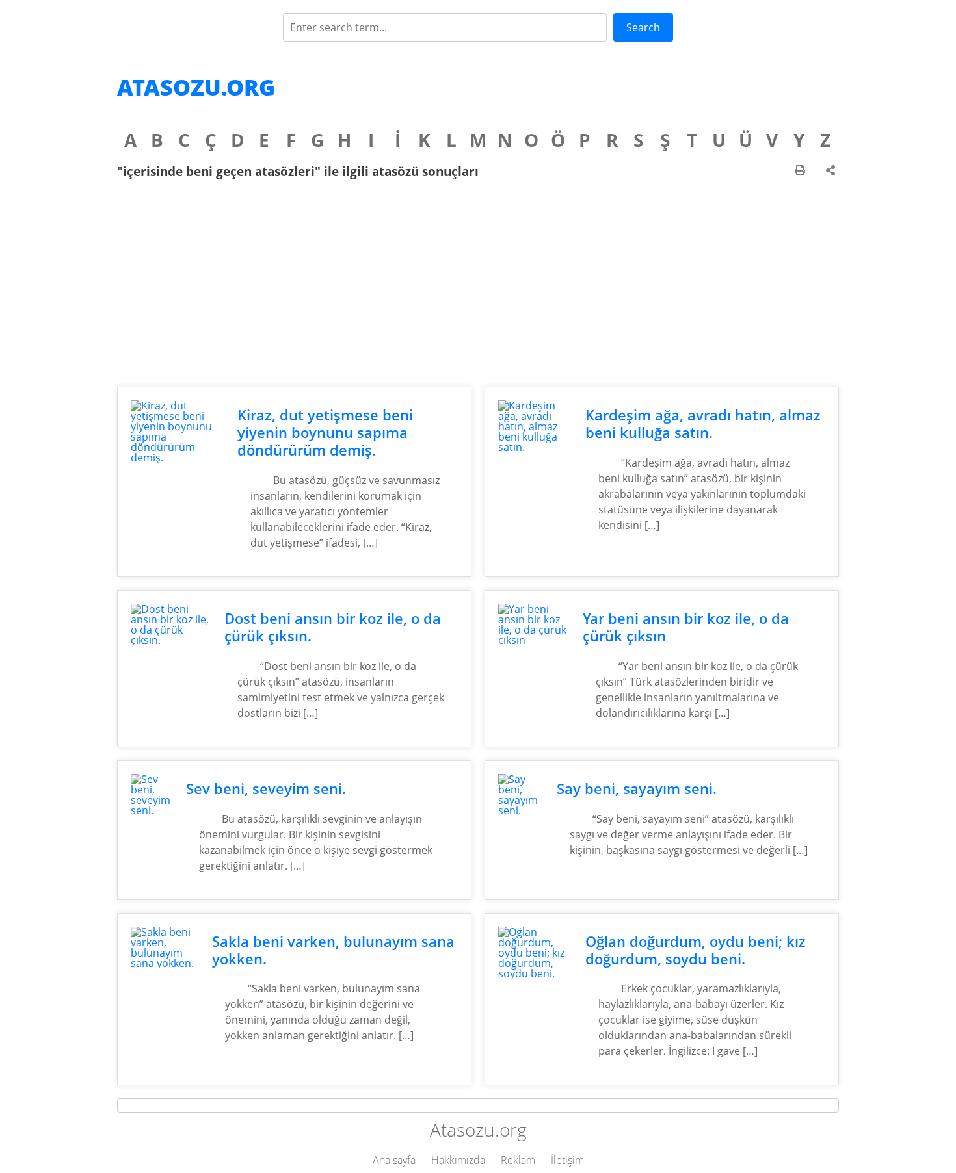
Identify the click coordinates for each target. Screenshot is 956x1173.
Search (643, 27)
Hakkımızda (458, 1160)
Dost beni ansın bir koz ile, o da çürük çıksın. (332, 627)
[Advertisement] (478, 283)
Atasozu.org (196, 87)
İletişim (567, 1160)
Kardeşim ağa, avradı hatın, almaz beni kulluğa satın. (703, 424)
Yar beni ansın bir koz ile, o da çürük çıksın (686, 627)
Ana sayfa (394, 1160)
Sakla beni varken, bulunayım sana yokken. (333, 950)
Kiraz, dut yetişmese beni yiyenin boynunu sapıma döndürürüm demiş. (325, 432)
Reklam (518, 1160)
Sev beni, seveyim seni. (266, 789)
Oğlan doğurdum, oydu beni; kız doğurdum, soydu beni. (695, 950)
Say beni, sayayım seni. (637, 789)
